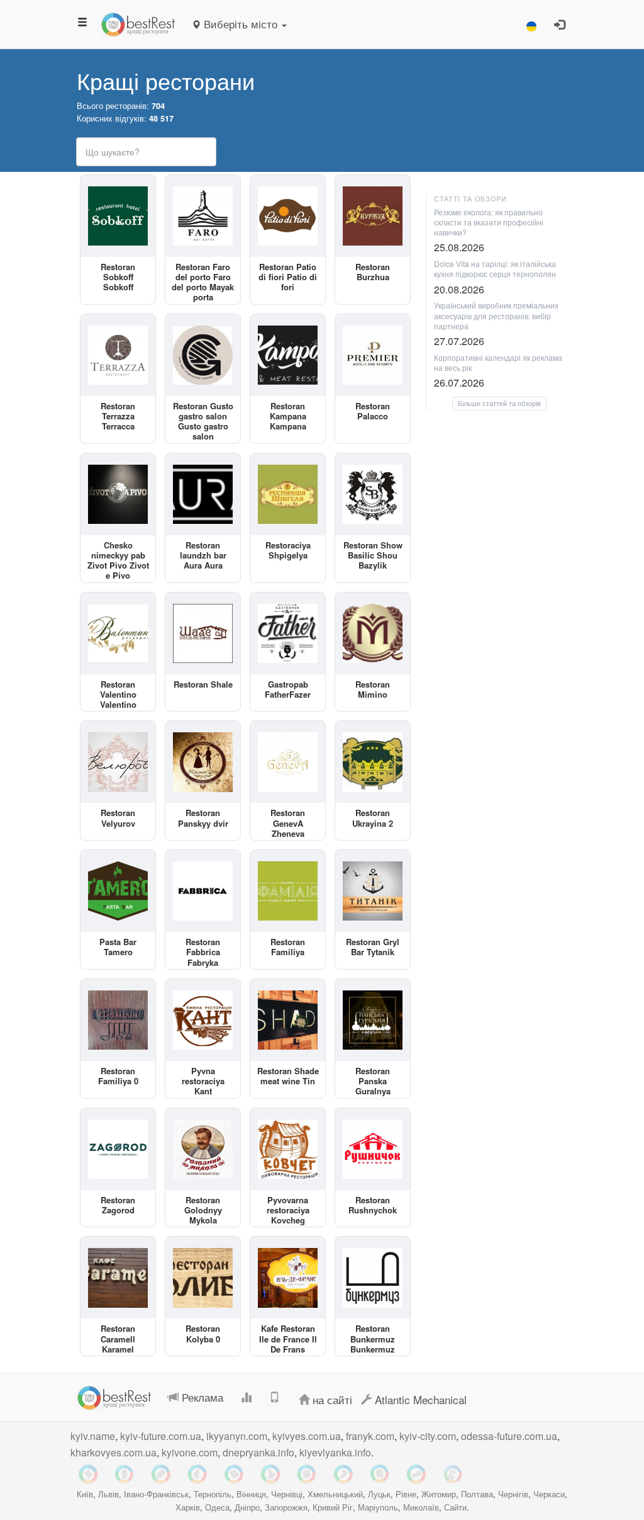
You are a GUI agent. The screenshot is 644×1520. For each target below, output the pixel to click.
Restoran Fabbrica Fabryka (203, 952)
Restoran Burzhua (372, 272)
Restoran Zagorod (118, 1205)
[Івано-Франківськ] (88, 1474)
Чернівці (287, 1494)
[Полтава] (234, 1474)
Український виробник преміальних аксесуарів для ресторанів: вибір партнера (496, 315)
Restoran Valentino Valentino (118, 694)
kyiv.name (92, 1436)
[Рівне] (343, 1474)
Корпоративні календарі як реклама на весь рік (498, 362)
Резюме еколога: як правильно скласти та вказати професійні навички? (488, 222)
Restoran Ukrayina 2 (372, 818)
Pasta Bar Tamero (117, 947)
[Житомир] (379, 1474)
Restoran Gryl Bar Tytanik (372, 947)
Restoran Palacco (372, 411)
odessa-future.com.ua (509, 1436)
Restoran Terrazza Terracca (118, 416)
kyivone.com (190, 1452)
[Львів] (161, 1474)
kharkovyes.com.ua (113, 1452)
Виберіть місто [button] (240, 23)
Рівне (406, 1494)
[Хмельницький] (124, 1474)
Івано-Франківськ (156, 1494)
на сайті (330, 1399)
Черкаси (549, 1494)
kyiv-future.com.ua (160, 1436)
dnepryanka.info (258, 1452)
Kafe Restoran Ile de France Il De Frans (288, 1338)
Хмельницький (335, 1494)
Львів (108, 1494)
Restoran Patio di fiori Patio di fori (287, 277)
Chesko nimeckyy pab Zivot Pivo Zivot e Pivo (118, 560)
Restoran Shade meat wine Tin (288, 1076)
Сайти (455, 1507)
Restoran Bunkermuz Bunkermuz (372, 1338)
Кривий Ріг (333, 1507)
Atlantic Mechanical (419, 1399)
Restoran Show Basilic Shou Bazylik (372, 555)
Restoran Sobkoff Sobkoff (118, 277)
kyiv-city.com (427, 1436)
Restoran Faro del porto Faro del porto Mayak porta (203, 282)
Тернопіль (212, 1494)
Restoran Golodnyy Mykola (203, 1210)
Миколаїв (421, 1507)
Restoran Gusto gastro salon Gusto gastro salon (203, 421)
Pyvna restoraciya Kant (203, 1081)
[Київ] (270, 1474)
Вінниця (251, 1494)
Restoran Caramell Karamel (118, 1338)
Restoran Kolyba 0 (203, 1333)
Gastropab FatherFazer (288, 689)
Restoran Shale (203, 684)
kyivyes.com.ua (306, 1436)
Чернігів (513, 1494)
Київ (85, 1494)
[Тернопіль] (197, 1474)
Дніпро (247, 1507)
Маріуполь (378, 1507)
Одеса (217, 1507)
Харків (187, 1507)
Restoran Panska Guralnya (373, 1081)
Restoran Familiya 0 (118, 1076)
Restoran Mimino (372, 689)
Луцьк (379, 1494)
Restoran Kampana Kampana (288, 416)
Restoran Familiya (287, 947)
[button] (531, 24)
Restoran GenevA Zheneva (287, 823)
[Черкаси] (416, 1474)
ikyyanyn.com (236, 1436)
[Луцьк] (307, 1474)
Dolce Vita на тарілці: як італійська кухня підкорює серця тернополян (495, 268)
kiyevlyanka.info (335, 1452)
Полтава (477, 1494)
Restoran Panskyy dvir (203, 818)
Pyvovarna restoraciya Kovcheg (288, 1210)
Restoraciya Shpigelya (288, 550)
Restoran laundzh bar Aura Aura (203, 555)
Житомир (438, 1494)
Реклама (201, 1397)
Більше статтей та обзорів (499, 403)
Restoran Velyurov (118, 818)
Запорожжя (286, 1507)
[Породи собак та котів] (452, 1474)
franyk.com (370, 1436)
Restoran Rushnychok (372, 1205)
